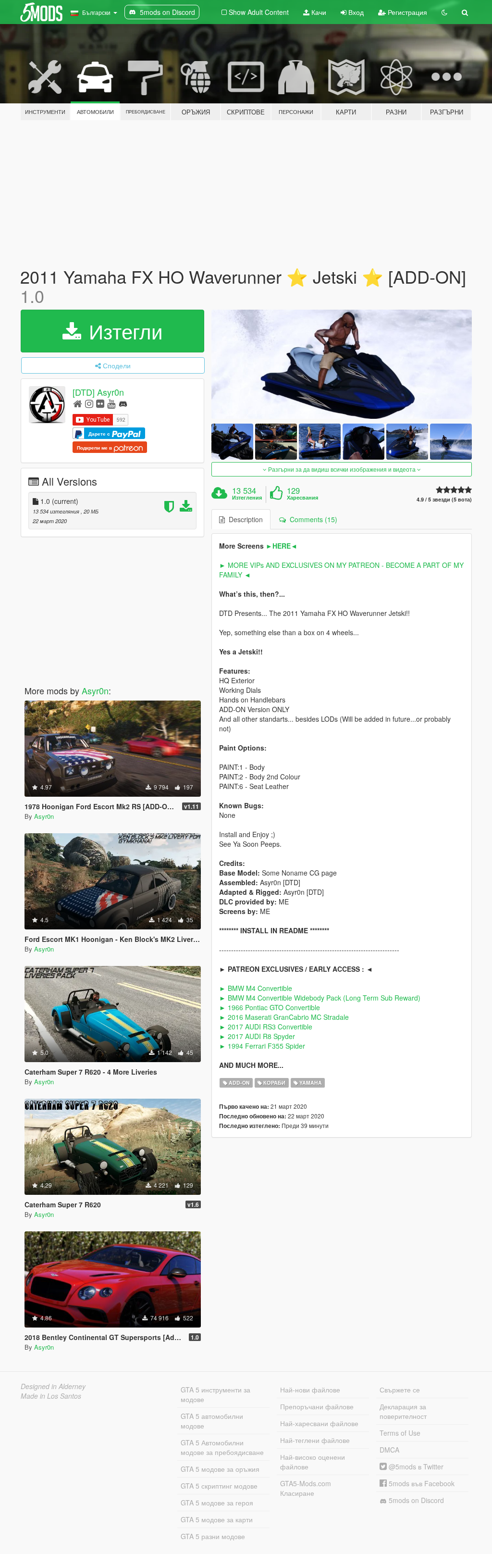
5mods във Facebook (421, 1483)
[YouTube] (111, 403)
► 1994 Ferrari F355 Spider (262, 1046)
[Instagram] (89, 403)
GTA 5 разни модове (213, 1536)
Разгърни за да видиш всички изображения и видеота (342, 469)
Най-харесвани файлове (319, 1423)
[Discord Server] (123, 403)
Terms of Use (400, 1433)
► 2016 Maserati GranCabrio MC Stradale (284, 1017)
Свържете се (400, 1389)
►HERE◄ (281, 546)
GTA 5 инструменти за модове (215, 1394)
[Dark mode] (444, 12)
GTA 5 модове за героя (217, 1502)
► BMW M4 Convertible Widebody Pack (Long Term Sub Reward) (319, 998)
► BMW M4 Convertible (255, 988)
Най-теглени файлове (315, 1440)
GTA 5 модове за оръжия (220, 1469)
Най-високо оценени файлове (312, 1461)
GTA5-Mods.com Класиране (305, 1488)
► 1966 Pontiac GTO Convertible (269, 1007)
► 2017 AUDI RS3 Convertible (265, 1026)
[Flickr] (100, 403)
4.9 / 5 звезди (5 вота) (444, 499)
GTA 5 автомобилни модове (212, 1420)
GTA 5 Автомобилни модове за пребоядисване (222, 1447)
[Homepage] (78, 403)
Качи (317, 12)
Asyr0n (95, 690)
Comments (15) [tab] (311, 519)
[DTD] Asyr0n (98, 392)
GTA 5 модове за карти (217, 1519)
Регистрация (406, 12)
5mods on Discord (415, 1500)
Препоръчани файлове (317, 1406)
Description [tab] (244, 519)
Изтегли (122, 330)
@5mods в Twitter (415, 1466)
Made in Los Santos (51, 1396)
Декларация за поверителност (403, 1411)
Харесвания (302, 498)
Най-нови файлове (310, 1389)
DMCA (389, 1449)
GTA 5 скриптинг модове (219, 1486)
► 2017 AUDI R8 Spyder (257, 1036)
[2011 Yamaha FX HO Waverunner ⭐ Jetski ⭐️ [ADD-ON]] (341, 364)
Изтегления (247, 498)
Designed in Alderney (53, 1386)
